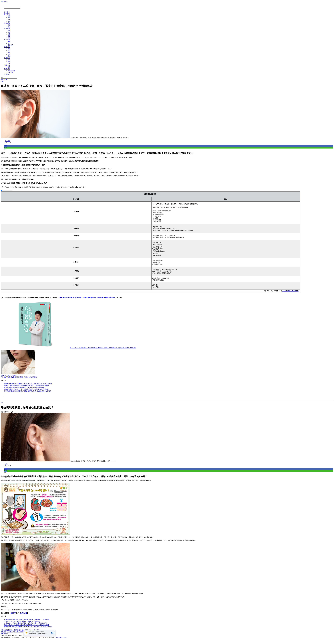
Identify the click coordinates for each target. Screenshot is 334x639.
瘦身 (9, 43)
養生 (9, 30)
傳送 (5, 147)
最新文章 (7, 12)
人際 (9, 52)
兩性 (9, 48)
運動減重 (7, 39)
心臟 (6, 79)
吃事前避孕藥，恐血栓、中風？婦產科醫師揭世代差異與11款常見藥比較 (26, 389)
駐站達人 (10, 72)
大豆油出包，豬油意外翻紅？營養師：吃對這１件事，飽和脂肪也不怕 (25, 623)
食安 (9, 36)
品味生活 (7, 65)
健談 (6, 464)
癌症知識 (7, 23)
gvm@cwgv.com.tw (61, 637)
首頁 (2, 79)
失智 (9, 21)
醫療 (9, 17)
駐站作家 (7, 69)
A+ (5, 149)
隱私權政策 (4, 633)
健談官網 (13, 613)
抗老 (9, 63)
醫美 (9, 59)
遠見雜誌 (3, 632)
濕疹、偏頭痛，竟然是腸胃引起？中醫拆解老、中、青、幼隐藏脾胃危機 (26, 625)
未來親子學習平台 (19, 632)
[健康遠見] (4, 1)
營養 (9, 34)
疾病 (9, 16)
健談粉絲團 (23, 613)
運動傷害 (10, 45)
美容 (9, 61)
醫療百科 (7, 14)
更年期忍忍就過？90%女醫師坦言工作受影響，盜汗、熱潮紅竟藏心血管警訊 (27, 391)
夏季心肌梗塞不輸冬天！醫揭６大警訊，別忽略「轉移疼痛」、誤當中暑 (26, 619)
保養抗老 (7, 58)
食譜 (9, 37)
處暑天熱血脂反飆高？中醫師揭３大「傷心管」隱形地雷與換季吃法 (25, 387)
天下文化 (7, 141)
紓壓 (9, 54)
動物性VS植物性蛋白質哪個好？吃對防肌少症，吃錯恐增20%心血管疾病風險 (28, 383)
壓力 (9, 50)
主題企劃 (7, 74)
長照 (9, 19)
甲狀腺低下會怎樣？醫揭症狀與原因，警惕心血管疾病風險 (22, 621)
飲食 (9, 32)
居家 (9, 67)
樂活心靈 (7, 47)
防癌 (9, 25)
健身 (9, 41)
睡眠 (9, 56)
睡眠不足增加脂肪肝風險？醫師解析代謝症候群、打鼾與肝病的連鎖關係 (26, 385)
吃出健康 (7, 28)
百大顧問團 (11, 70)
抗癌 (9, 27)
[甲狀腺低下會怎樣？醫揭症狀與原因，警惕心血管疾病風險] (167, 362)
